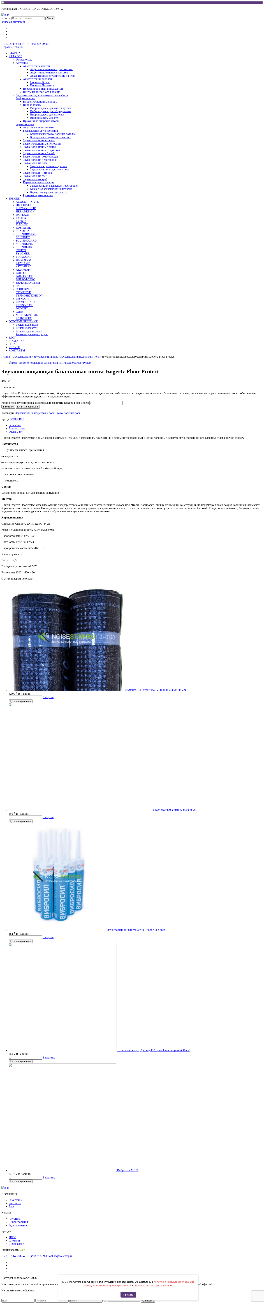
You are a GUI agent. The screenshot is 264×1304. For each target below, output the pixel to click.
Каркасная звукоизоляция (38, 182)
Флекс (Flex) (23, 259)
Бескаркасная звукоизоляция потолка (53, 133)
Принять (128, 1294)
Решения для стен (27, 327)
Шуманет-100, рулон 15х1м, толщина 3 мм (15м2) (155, 689)
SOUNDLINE (24, 243)
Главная (6, 356)
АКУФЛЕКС (24, 266)
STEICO (21, 250)
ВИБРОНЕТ (23, 272)
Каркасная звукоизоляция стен (49, 192)
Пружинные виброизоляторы (41, 120)
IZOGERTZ (17, 419)
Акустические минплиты (38, 127)
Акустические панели (36, 66)
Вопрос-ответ (17, 428)
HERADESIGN (25, 211)
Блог (11, 1206)
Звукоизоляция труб (35, 179)
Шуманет (14, 1240)
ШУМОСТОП (24, 305)
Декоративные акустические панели (52, 75)
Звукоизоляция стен (35, 175)
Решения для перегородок (32, 334)
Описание (15, 425)
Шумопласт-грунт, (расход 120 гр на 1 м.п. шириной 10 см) (153, 1050)
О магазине (16, 1199)
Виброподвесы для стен (44, 117)
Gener (19, 311)
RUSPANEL (23, 227)
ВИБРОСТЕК (24, 276)
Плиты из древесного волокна (41, 91)
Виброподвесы (32, 104)
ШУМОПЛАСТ (25, 302)
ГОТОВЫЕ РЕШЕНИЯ (23, 321)
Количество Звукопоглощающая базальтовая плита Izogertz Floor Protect (45, 402)
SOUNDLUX (24, 247)
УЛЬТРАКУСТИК (27, 314)
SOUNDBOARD (26, 234)
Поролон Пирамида (42, 85)
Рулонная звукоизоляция (38, 195)
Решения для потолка (29, 331)
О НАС (13, 344)
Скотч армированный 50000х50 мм (174, 809)
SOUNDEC (23, 237)
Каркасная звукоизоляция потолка (51, 188)
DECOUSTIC (24, 205)
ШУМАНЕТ (23, 298)
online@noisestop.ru (13, 21)
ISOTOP (21, 221)
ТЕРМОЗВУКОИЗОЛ (29, 295)
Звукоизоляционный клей (39, 153)
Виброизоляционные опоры (40, 101)
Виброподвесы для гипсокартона (50, 108)
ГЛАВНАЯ (15, 53)
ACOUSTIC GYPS (27, 201)
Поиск (50, 18)
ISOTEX (21, 217)
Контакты (15, 1203)
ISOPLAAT (23, 214)
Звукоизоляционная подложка (48, 166)
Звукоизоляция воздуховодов (41, 156)
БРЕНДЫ (14, 198)
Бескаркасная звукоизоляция (40, 130)
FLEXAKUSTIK (26, 208)
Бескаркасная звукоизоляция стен (50, 137)
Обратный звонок (12, 46)
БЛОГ (12, 337)
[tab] (136, 425)
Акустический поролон (37, 78)
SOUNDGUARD (26, 240)
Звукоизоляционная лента (39, 140)
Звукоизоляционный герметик (41, 150)
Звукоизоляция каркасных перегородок (54, 185)
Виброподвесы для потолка (47, 114)
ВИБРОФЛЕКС (25, 279)
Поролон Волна (40, 82)
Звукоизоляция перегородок (40, 159)
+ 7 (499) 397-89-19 (36, 43)
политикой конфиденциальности (111, 1285)
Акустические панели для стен (49, 72)
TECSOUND (24, 256)
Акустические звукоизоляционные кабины (42, 95)
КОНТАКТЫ (17, 350)
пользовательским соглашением (153, 1285)
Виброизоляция (25, 98)
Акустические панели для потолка (51, 69)
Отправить (148, 1300)
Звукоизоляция (25, 124)
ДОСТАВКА (17, 340)
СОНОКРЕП (24, 289)
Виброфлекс (16, 1243)
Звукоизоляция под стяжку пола (49, 169)
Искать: (6, 18)
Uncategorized (24, 59)
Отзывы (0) (15, 431)
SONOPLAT (23, 230)
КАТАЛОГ (15, 56)
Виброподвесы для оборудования (50, 111)
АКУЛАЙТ (23, 263)
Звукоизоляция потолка (37, 172)
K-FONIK (22, 224)
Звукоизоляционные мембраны (42, 143)
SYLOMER (23, 253)
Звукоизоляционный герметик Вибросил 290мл (136, 929)
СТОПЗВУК (23, 292)
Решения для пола (27, 324)
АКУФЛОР (23, 269)
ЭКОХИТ (22, 308)
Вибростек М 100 (127, 1170)
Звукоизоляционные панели (40, 146)
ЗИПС (20, 285)
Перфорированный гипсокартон (43, 88)
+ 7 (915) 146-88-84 (13, 43)
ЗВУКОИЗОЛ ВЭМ (28, 282)
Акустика (22, 62)
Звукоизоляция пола (35, 163)
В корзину (8, 406)
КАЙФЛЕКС (24, 318)
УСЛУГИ (14, 347)
